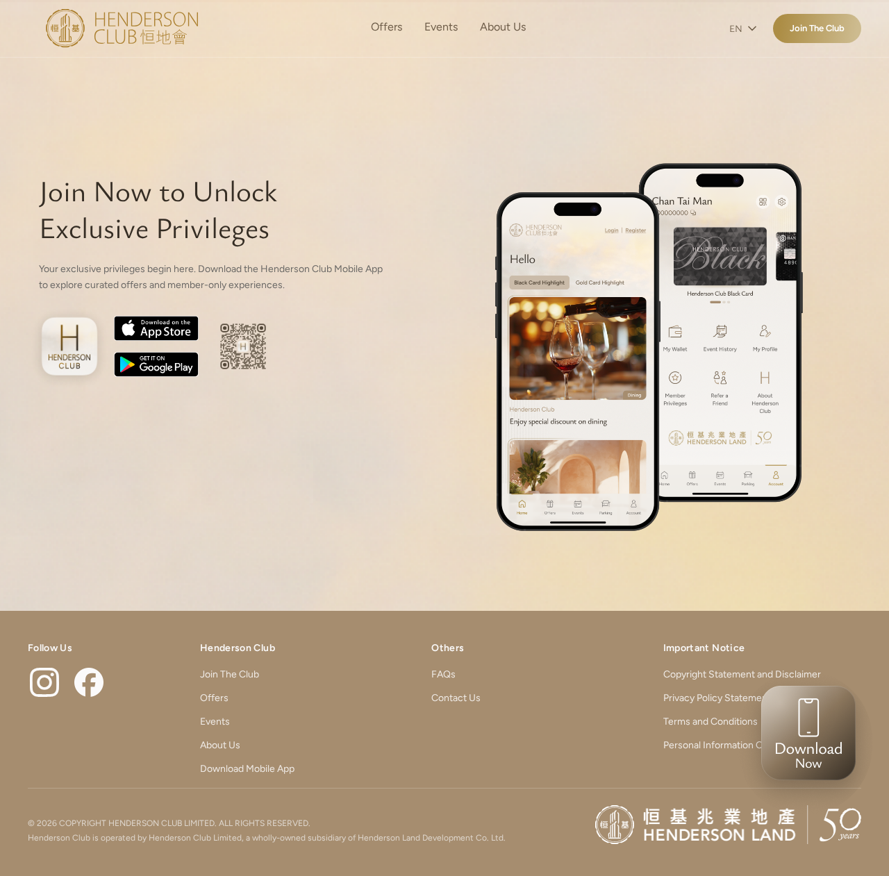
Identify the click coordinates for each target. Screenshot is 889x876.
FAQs (443, 674)
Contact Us (456, 698)
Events (441, 26)
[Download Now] (804, 743)
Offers (386, 26)
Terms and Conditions (710, 721)
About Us (503, 26)
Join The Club (817, 28)
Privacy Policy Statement (717, 698)
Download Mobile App (247, 769)
